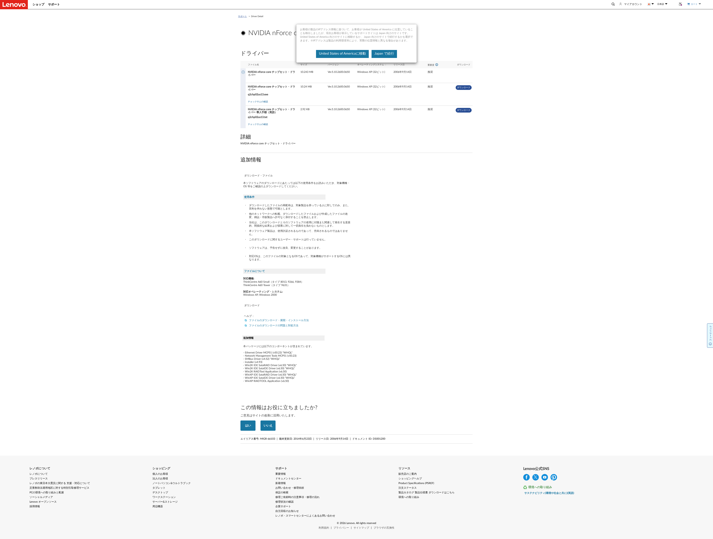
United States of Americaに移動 (342, 53)
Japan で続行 (384, 53)
